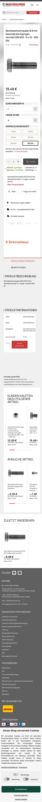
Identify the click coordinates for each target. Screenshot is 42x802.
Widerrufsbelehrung (8, 636)
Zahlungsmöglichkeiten (9, 643)
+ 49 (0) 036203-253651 (11, 586)
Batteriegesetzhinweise (9, 656)
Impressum (5, 650)
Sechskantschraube (30, 349)
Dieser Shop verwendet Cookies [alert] (21, 730)
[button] (16, 415)
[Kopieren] (19, 44)
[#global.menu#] (37, 5)
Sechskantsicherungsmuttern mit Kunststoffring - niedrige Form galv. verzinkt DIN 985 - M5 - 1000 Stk (16, 432)
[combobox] (22, 109)
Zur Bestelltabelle (21, 151)
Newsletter (5, 694)
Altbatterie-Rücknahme (9, 617)
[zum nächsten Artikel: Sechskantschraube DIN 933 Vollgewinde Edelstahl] (38, 20)
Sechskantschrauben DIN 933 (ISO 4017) (17, 19)
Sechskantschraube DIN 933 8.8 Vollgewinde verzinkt (14, 552)
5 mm (25, 337)
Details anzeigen (21, 799)
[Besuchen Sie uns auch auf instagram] (20, 573)
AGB (3, 653)
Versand (17, 95)
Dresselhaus (33, 45)
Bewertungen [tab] (18, 267)
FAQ (3, 671)
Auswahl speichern (21, 795)
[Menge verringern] (8, 161)
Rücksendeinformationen (10, 633)
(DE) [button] (35, 170)
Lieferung (5, 630)
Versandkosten (6, 646)
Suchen (33, 12)
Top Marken (5, 678)
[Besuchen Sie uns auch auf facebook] (14, 573)
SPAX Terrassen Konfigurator (11, 688)
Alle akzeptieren (21, 789)
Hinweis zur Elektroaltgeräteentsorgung (14, 623)
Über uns (4, 691)
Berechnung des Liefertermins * (12, 627)
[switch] (16, 774)
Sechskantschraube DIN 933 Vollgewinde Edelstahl (15, 486)
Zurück (4, 19)
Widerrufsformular (7, 640)
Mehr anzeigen (19, 344)
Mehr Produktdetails (15, 184)
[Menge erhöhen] (18, 161)
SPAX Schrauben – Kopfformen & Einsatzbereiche (17, 681)
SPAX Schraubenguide (9, 684)
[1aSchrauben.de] (13, 5)
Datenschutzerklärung (9, 620)
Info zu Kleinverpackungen (10, 674)
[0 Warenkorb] (32, 5)
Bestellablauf (6, 668)
